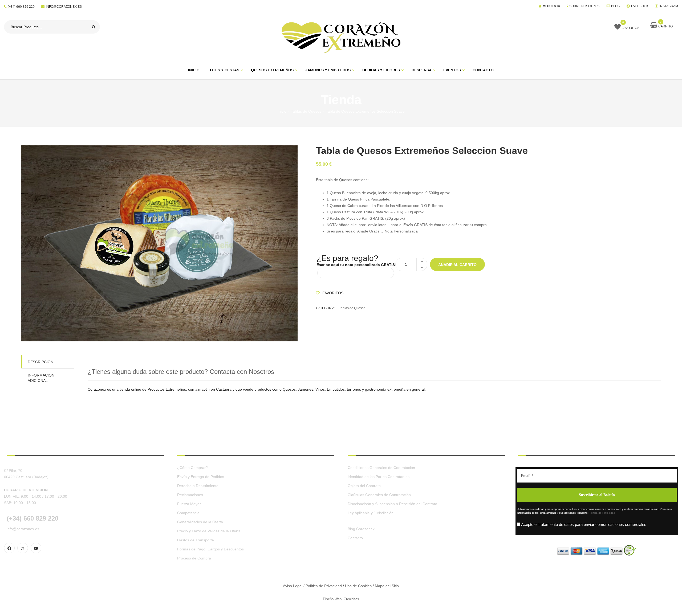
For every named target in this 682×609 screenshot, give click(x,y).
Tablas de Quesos (306, 111)
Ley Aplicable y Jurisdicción (370, 513)
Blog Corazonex (361, 529)
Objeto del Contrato (364, 486)
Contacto (483, 70)
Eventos (452, 70)
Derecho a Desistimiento (197, 486)
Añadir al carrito (457, 265)
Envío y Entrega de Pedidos (200, 477)
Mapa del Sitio (387, 586)
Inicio (282, 111)
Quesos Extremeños (272, 70)
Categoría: (325, 308)
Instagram (668, 6)
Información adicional (41, 378)
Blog (615, 6)
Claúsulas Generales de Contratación (379, 495)
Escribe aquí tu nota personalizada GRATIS (355, 265)
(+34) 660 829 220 (21, 7)
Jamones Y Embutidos (328, 70)
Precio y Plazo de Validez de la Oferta (209, 531)
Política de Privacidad (601, 512)
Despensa (422, 70)
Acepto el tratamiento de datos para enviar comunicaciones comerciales (583, 524)
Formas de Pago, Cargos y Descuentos (210, 549)
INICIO (194, 70)
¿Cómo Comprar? (192, 467)
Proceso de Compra (194, 558)
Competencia (188, 513)
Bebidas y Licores (381, 70)
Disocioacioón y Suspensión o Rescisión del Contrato (392, 504)
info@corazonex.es (64, 7)
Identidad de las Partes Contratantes (378, 477)
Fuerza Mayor (189, 504)
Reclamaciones (190, 495)
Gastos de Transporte (195, 540)
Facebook (639, 6)
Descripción (40, 362)
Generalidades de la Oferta (200, 522)
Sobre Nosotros (584, 6)
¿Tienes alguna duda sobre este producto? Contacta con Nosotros (181, 371)
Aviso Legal (292, 586)
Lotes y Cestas (223, 70)
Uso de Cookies (358, 586)
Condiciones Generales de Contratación (381, 467)
